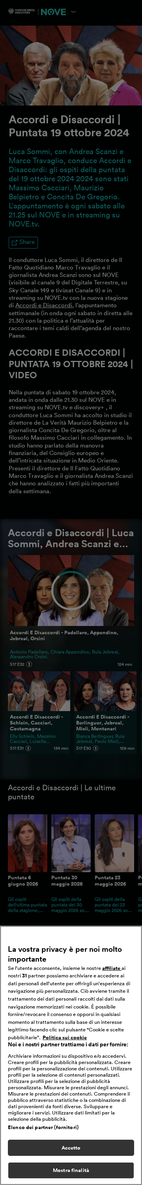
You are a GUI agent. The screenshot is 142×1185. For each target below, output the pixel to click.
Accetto (71, 1147)
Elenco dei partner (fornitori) (43, 1127)
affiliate (111, 968)
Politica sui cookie (65, 1037)
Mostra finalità (71, 1170)
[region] (71, 1055)
